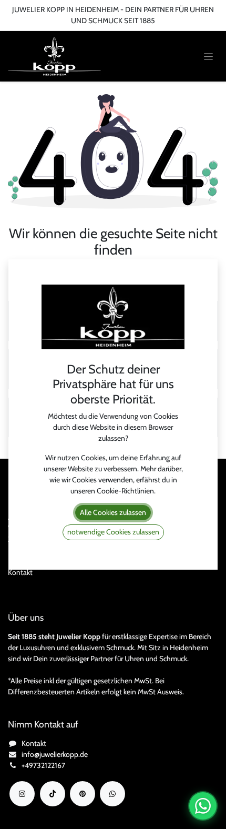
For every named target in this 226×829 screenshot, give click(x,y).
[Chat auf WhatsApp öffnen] (203, 806)
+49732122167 (43, 765)
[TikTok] (52, 793)
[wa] (112, 793)
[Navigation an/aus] (208, 56)
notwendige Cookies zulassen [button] (113, 532)
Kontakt (20, 572)
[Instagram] (22, 793)
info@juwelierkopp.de (55, 754)
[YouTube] (82, 793)
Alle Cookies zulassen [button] (113, 512)
